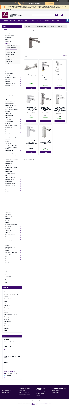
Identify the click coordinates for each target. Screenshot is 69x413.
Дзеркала (7, 75)
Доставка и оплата (49, 20)
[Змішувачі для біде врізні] (34, 42)
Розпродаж (7, 123)
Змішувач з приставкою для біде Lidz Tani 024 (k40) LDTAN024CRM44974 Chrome (59, 77)
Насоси (7, 131)
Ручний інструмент (9, 90)
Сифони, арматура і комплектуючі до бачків (10, 151)
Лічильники (7, 187)
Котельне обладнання (10, 101)
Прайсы (27, 20)
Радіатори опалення (9, 103)
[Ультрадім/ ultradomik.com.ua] (5, 17)
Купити (31, 88)
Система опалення (9, 115)
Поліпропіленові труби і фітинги (43, 26)
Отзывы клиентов (55, 392)
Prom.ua (40, 400)
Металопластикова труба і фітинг (11, 71)
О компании (38, 395)
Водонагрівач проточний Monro (10, 156)
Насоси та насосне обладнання (9, 86)
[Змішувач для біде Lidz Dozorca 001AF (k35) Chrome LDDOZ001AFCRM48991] (31, 131)
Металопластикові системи (11, 167)
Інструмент (7, 111)
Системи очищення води (10, 185)
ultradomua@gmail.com (10, 371)
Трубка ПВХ (7, 208)
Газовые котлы (22, 390)
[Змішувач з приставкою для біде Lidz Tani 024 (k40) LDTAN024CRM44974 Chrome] (59, 66)
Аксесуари (7, 68)
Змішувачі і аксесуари (10, 177)
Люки (6, 39)
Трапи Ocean (8, 119)
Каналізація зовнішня (9, 33)
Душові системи (9, 50)
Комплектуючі (9, 61)
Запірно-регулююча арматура (11, 109)
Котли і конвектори (9, 129)
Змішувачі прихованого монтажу (12, 63)
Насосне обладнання (9, 88)
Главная (6, 20)
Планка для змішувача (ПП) (11, 49)
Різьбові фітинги (8, 163)
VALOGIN (7, 191)
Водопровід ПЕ (8, 127)
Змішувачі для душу (10, 54)
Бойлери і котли (8, 181)
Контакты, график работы (41, 391)
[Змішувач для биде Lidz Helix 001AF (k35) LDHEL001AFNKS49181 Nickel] (45, 131)
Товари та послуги (31, 26)
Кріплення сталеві (9, 204)
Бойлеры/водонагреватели (24, 394)
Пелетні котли (8, 262)
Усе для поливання (9, 41)
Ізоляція (7, 206)
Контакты (39, 20)
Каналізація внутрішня (10, 95)
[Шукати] (56, 15)
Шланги (7, 202)
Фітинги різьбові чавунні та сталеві (11, 148)
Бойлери (7, 141)
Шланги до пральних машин (11, 125)
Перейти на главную (6, 390)
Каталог (12, 20)
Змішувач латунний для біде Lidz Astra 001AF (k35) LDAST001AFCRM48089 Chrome (59, 109)
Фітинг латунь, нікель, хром (11, 145)
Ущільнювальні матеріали (10, 105)
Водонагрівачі (8, 37)
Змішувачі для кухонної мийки (12, 56)
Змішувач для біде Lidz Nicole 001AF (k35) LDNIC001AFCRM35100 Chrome (45, 77)
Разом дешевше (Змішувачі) (11, 57)
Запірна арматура (9, 121)
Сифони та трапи (9, 92)
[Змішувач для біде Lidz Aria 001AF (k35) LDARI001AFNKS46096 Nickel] (45, 99)
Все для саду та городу (10, 77)
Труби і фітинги (8, 107)
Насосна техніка (8, 171)
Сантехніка (7, 79)
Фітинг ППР (53, 26)
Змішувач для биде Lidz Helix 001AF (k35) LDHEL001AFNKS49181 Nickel (45, 141)
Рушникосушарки (9, 73)
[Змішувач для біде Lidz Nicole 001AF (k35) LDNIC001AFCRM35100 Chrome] (45, 66)
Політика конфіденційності (45, 403)
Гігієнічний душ (9, 59)
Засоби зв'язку (8, 66)
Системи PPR (8, 165)
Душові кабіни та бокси (10, 83)
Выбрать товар (5, 392)
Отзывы (5, 282)
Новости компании (56, 390)
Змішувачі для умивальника (11, 45)
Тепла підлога (8, 113)
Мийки (6, 31)
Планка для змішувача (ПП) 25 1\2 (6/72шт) (31, 76)
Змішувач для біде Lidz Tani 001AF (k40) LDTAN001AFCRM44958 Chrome (31, 109)
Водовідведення (8, 175)
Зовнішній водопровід (10, 173)
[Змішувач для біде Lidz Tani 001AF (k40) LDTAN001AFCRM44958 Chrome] (31, 99)
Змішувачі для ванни (10, 52)
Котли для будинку (9, 266)
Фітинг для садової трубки (11, 47)
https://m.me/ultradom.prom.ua (11, 373)
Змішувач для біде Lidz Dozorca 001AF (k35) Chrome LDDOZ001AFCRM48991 (31, 141)
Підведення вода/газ (9, 179)
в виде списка (66, 56)
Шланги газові (8, 199)
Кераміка (7, 99)
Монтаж (20, 20)
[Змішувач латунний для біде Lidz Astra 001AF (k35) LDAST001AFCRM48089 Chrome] (59, 99)
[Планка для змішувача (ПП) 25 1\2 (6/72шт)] (31, 66)
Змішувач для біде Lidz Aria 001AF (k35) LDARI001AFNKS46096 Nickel (45, 109)
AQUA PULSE (8, 193)
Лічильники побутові (9, 35)
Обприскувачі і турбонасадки (11, 159)
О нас (32, 20)
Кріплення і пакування (10, 183)
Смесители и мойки (9, 153)
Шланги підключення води (10, 137)
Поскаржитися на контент (35, 403)
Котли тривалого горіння (10, 260)
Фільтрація (7, 195)
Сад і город (8, 143)
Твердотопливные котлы (24, 392)
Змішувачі (7, 43)
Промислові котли (9, 264)
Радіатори (7, 81)
